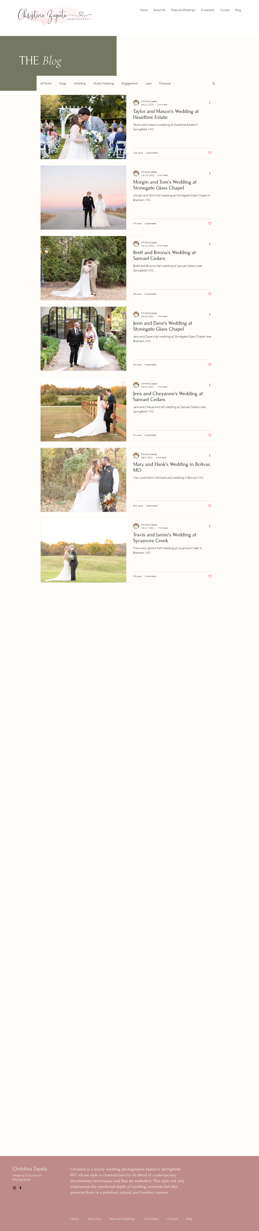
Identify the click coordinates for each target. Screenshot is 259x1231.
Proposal (165, 83)
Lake (148, 83)
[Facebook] (20, 1188)
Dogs (62, 83)
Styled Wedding (103, 83)
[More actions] (211, 102)
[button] (214, 84)
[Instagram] (14, 1188)
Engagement (130, 83)
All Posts (46, 83)
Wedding (80, 83)
